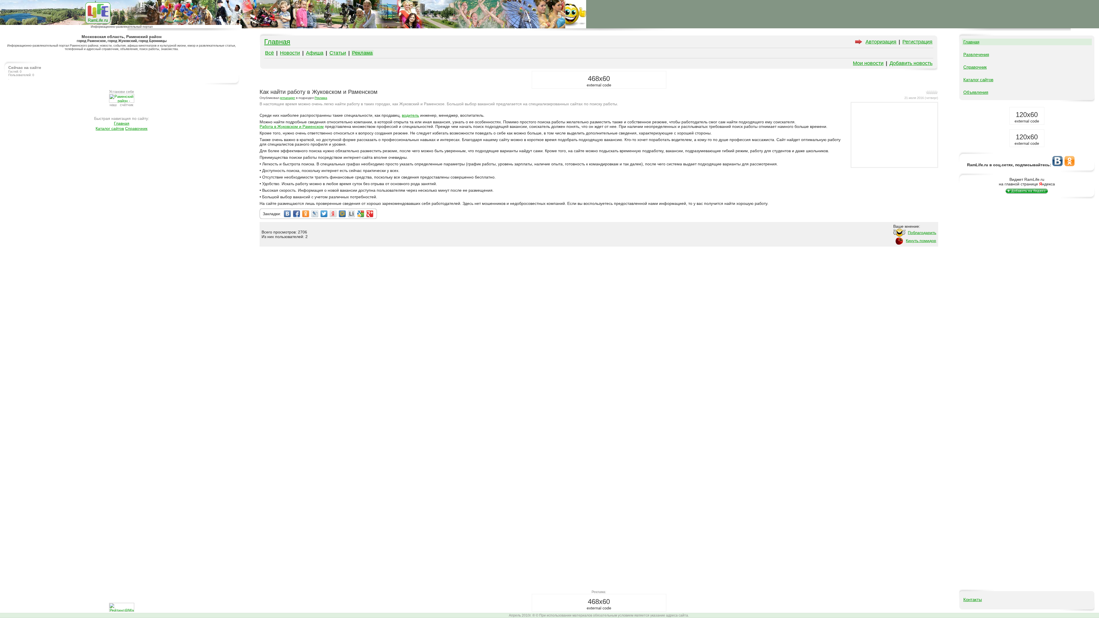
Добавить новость (911, 63)
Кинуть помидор (921, 240)
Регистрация (917, 42)
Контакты (972, 599)
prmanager (287, 98)
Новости (290, 53)
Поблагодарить (922, 232)
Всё (269, 53)
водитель (410, 115)
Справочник (136, 128)
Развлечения (976, 54)
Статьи (337, 53)
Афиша (314, 53)
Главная (121, 123)
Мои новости (868, 63)
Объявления (975, 92)
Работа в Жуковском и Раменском (292, 126)
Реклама (362, 53)
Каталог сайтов (110, 128)
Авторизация (880, 42)
